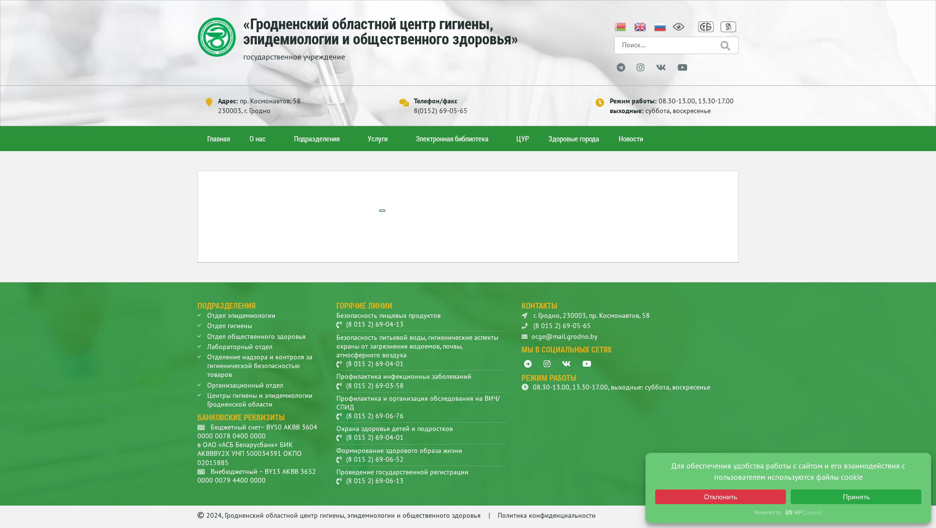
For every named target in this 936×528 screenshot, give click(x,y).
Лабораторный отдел (240, 346)
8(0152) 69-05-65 (441, 110)
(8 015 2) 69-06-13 (375, 480)
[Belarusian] (620, 26)
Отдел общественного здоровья (256, 336)
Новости (631, 138)
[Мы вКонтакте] (661, 68)
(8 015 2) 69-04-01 (375, 363)
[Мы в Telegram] (620, 68)
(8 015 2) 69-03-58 (375, 385)
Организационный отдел (245, 385)
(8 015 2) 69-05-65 (561, 325)
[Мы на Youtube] (682, 68)
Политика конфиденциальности (547, 515)
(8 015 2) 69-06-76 (375, 415)
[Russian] (660, 26)
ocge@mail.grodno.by (564, 336)
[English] (640, 26)
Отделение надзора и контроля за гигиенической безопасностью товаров (259, 365)
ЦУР (522, 138)
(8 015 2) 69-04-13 (375, 324)
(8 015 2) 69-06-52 (375, 459)
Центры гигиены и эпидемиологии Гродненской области (259, 400)
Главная (218, 138)
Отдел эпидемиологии (241, 315)
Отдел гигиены (229, 325)
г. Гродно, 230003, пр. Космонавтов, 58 (590, 315)
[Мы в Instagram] (640, 68)
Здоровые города (573, 138)
